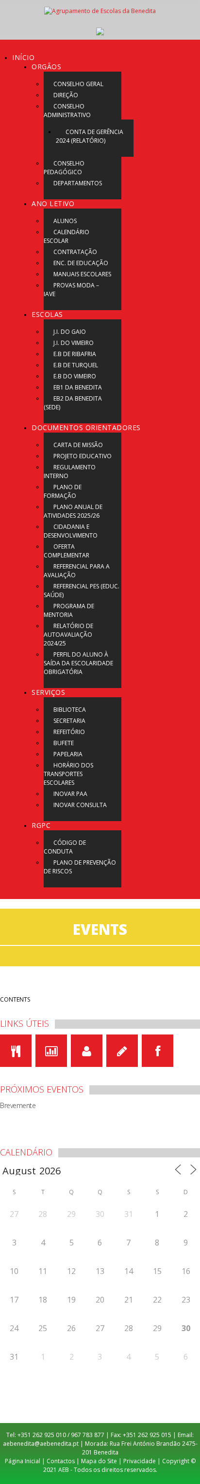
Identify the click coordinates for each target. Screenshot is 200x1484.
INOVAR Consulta (80, 805)
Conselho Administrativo (67, 110)
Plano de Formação (63, 491)
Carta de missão (78, 445)
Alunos (65, 221)
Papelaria (68, 754)
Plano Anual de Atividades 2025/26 (73, 511)
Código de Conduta (65, 847)
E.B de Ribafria (74, 354)
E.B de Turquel (75, 365)
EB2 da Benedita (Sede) (73, 402)
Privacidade (139, 1461)
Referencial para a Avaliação (77, 570)
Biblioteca (69, 709)
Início (23, 57)
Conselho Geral (78, 84)
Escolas (47, 314)
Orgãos (46, 66)
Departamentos (77, 183)
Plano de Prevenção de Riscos (80, 866)
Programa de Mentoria (69, 610)
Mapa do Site (99, 1461)
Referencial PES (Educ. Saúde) (81, 590)
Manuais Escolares (82, 274)
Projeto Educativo (82, 456)
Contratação (75, 252)
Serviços (48, 692)
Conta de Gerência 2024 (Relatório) (89, 136)
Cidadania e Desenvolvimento (71, 531)
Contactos (61, 1461)
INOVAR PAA (70, 794)
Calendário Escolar (66, 236)
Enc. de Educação (80, 263)
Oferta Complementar (66, 550)
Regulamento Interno (70, 471)
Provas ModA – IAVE (71, 289)
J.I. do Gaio (69, 332)
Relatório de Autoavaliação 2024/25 (68, 634)
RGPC (41, 825)
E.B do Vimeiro (74, 376)
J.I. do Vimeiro (73, 343)
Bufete (63, 743)
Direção (65, 95)
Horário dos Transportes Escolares (68, 774)
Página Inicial (22, 1461)
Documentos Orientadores (86, 427)
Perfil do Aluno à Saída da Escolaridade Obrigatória (78, 663)
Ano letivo (53, 203)
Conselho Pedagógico (64, 167)
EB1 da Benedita (77, 387)
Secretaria (69, 721)
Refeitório (69, 732)
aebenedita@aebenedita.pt (41, 1443)
